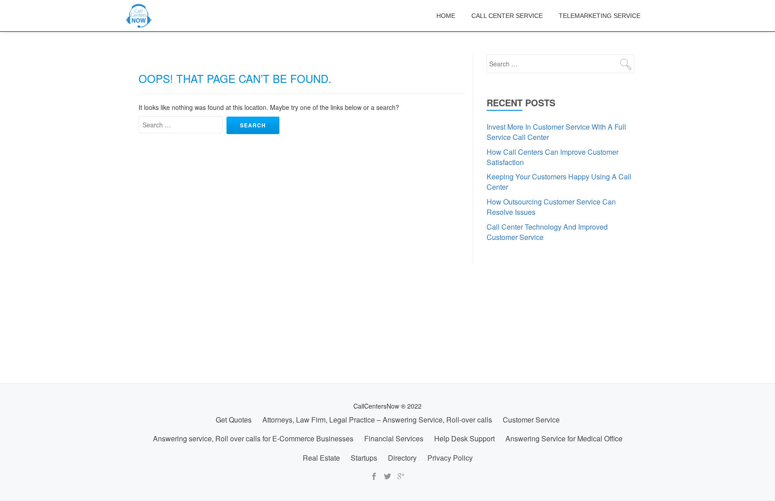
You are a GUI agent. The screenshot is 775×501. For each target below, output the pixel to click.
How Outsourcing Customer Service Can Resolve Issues (551, 206)
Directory (402, 458)
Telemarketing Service (599, 15)
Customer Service (531, 419)
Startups (364, 458)
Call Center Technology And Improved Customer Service (547, 232)
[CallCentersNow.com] (140, 15)
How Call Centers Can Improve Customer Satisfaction (552, 157)
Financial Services (393, 438)
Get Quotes (234, 419)
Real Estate (321, 458)
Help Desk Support (464, 438)
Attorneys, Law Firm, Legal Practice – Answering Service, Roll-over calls (377, 419)
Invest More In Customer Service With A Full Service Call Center (556, 132)
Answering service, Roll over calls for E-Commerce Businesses (253, 438)
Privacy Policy (450, 458)
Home (445, 15)
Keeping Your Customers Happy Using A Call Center (559, 181)
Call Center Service (507, 15)
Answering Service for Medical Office (564, 438)
